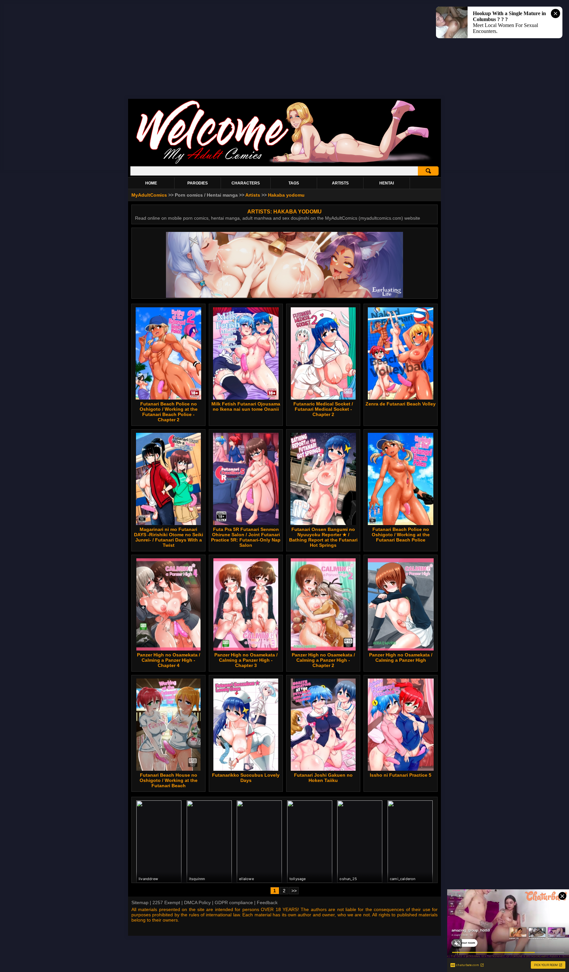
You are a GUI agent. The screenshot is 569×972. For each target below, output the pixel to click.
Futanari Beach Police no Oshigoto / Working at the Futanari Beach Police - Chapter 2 (169, 411)
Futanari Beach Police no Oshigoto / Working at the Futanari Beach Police (401, 534)
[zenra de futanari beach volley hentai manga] (400, 353)
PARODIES (197, 183)
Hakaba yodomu (286, 195)
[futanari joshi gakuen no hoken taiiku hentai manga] (323, 725)
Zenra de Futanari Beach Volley (401, 403)
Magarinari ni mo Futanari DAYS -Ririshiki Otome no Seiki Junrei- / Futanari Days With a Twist (168, 537)
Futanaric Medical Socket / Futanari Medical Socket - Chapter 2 (323, 409)
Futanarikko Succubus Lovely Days (246, 777)
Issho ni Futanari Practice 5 (400, 775)
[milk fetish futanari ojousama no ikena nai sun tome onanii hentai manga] (246, 353)
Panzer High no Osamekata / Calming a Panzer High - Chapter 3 (246, 660)
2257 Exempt (166, 902)
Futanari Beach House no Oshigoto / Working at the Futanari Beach (169, 780)
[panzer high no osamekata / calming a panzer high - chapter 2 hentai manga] (323, 604)
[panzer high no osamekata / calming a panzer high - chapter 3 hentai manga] (245, 604)
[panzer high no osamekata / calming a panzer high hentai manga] (401, 604)
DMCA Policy (197, 902)
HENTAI (386, 183)
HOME (151, 183)
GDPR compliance (234, 902)
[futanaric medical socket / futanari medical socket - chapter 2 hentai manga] (323, 353)
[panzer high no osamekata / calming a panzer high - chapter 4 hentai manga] (168, 604)
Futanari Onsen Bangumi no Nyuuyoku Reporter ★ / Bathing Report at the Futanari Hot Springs (323, 537)
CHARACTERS (245, 183)
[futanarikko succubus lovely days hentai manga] (245, 725)
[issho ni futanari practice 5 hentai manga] (400, 725)
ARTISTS (340, 183)
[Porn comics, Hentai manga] (284, 163)
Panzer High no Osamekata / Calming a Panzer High (400, 657)
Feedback (267, 902)
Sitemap (140, 902)
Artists (252, 195)
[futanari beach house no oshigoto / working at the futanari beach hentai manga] (168, 725)
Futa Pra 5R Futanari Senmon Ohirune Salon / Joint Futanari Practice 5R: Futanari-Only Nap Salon (246, 537)
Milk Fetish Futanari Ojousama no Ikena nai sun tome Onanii (245, 406)
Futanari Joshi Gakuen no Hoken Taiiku (323, 777)
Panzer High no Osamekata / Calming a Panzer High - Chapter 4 (168, 660)
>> (294, 890)
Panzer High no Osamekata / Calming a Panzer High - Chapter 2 (323, 660)
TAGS (293, 183)
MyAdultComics (149, 195)
